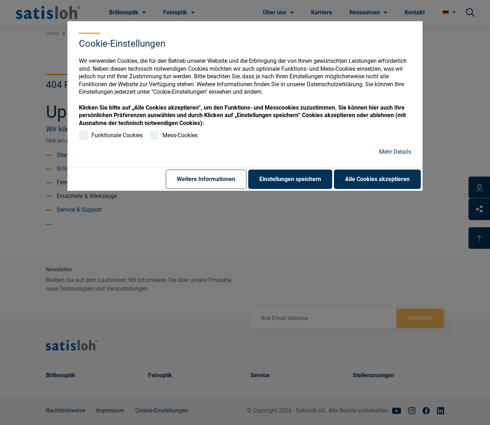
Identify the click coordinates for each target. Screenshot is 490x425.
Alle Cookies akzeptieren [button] (377, 179)
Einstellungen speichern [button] (290, 179)
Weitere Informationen (206, 179)
